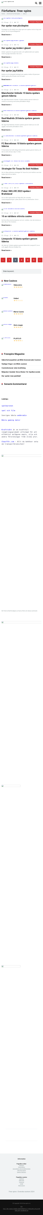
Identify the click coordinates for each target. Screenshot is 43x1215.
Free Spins (21, 1165)
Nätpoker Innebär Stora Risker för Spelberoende (21, 372)
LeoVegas (21, 1178)
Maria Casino (19, 312)
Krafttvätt (7, 430)
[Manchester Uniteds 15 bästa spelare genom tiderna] (21, 86)
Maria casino (21, 1185)
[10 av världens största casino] (21, 209)
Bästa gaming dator (11, 420)
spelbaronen (7, 406)
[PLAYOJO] (6, 337)
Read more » (6, 35)
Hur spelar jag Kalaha (12, 70)
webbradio (22, 415)
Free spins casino (21, 1170)
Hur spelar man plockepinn (15, 25)
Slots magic (18, 325)
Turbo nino (21, 1182)
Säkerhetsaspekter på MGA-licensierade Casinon (21, 360)
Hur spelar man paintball (11, 376)
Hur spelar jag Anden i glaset (16, 48)
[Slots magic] (7, 324)
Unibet (16, 298)
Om (21, 1206)
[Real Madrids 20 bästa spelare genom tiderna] (21, 111)
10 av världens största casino (17, 216)
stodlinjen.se (24, 1210)
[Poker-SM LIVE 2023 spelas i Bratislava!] (21, 184)
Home (3, 14)
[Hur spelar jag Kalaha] (21, 63)
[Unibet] (5, 297)
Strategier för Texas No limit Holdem (20, 168)
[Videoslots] (6, 284)
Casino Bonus (21, 1167)
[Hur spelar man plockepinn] (21, 19)
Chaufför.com (8, 442)
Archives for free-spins (13, 14)
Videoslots (18, 285)
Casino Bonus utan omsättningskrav (21, 1168)
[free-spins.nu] (8, 2)
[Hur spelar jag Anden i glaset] (21, 41)
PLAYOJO (17, 339)
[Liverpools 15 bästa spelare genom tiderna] (21, 232)
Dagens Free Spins (21, 1172)
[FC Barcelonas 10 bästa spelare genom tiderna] (21, 136)
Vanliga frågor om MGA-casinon (14, 364)
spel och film (8, 411)
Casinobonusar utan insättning (14, 368)
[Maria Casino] (7, 311)
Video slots (21, 1180)
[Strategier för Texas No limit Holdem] (21, 161)
